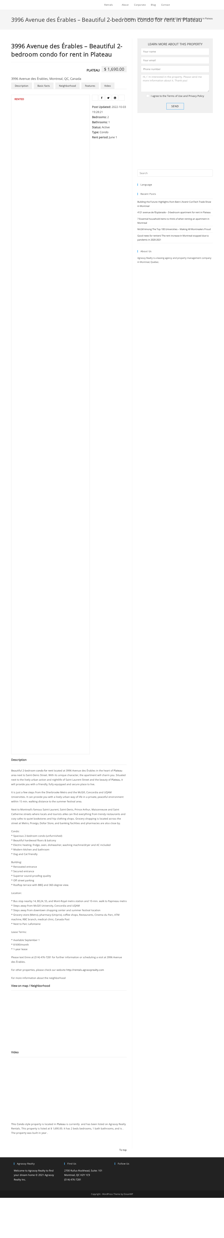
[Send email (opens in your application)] (211, 5)
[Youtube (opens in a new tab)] (207, 5)
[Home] (120, 18)
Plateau (93, 70)
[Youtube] (138, 1170)
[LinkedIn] (129, 1170)
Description (21, 85)
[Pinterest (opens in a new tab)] (193, 5)
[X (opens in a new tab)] (183, 5)
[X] (117, 1170)
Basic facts (43, 85)
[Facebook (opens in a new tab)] (188, 5)
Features (90, 85)
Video (107, 85)
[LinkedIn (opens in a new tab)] (202, 5)
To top (123, 1150)
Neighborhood (67, 85)
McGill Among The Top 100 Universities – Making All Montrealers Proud (174, 229)
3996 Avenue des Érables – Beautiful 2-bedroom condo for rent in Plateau (175, 18)
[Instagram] (125, 1170)
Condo (104, 132)
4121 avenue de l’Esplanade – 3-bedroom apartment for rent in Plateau (174, 212)
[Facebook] (121, 1170)
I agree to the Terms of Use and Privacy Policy (177, 96)
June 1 (113, 137)
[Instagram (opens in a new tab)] (197, 5)
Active (106, 127)
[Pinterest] (133, 1170)
